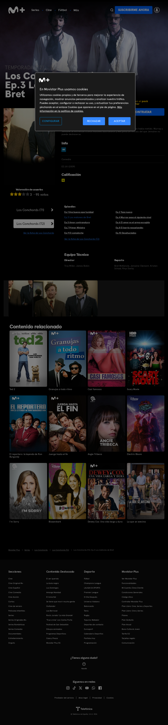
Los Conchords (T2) (31, 224)
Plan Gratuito (128, 620)
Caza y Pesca (52, 638)
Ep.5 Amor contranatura (77, 222)
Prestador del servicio (64, 698)
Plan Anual (126, 624)
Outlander (50, 606)
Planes (125, 615)
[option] (21, 298)
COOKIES (110, 698)
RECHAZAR (94, 121)
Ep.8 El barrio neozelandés (129, 227)
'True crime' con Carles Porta (59, 620)
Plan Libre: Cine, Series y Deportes (137, 606)
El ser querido (52, 579)
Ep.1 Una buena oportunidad (79, 212)
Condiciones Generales (132, 592)
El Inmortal (51, 597)
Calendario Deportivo (93, 634)
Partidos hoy (89, 638)
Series (35, 10)
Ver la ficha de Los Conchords (38, 233)
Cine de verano (15, 606)
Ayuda (84, 668)
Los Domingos (52, 588)
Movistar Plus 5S (53, 643)
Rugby (86, 615)
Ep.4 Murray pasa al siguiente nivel (133, 217)
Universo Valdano (92, 601)
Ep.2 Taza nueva (124, 212)
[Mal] (16, 194)
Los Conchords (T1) (30, 210)
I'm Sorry (14, 521)
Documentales (14, 634)
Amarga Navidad (53, 592)
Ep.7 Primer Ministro (74, 227)
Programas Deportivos (56, 634)
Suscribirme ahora (133, 10)
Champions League (92, 583)
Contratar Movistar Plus (132, 601)
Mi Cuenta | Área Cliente (132, 588)
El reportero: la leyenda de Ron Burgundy (26, 455)
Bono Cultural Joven (131, 629)
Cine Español (14, 588)
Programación (90, 643)
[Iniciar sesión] (157, 10)
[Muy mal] (12, 194)
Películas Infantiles (16, 611)
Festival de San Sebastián (57, 624)
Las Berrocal (51, 611)
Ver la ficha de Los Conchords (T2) (81, 239)
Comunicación (128, 643)
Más (76, 10)
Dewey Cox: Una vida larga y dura (105, 521)
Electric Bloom (134, 454)
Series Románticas (16, 624)
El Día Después (90, 597)
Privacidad (97, 698)
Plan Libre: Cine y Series (132, 611)
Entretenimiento (15, 638)
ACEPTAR (119, 121)
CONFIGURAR (50, 121)
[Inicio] (16, 10)
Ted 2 (12, 389)
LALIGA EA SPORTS (92, 588)
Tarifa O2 (126, 634)
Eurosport (88, 629)
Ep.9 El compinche (74, 233)
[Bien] (23, 194)
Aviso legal (83, 698)
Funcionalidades (129, 583)
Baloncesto (89, 606)
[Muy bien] (27, 194)
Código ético (127, 597)
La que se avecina (136, 521)
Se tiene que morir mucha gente (60, 601)
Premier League (91, 592)
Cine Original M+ (15, 583)
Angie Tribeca (95, 454)
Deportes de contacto (93, 624)
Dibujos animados (54, 629)
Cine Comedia (14, 592)
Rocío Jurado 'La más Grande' (59, 615)
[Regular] (19, 194)
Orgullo (11, 643)
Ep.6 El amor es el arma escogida (133, 222)
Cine (49, 10)
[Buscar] (111, 10)
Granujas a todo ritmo (60, 389)
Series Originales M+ (17, 620)
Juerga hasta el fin (58, 454)
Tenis (86, 611)
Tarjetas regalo (128, 638)
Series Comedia (15, 629)
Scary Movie (133, 389)
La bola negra (52, 583)
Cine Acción (13, 597)
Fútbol (62, 10)
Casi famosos (95, 389)
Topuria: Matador (91, 620)
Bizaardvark (55, 521)
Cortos (11, 601)
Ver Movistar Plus (129, 579)
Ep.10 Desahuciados (126, 233)
